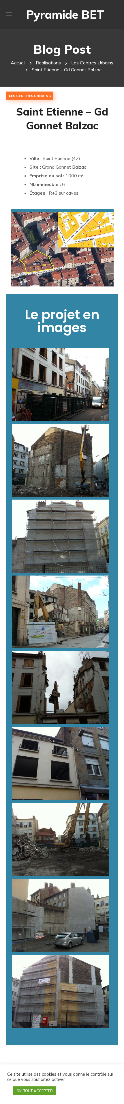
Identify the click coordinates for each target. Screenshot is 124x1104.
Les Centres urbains (92, 63)
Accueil (18, 63)
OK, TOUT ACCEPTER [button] (34, 1090)
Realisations (48, 63)
